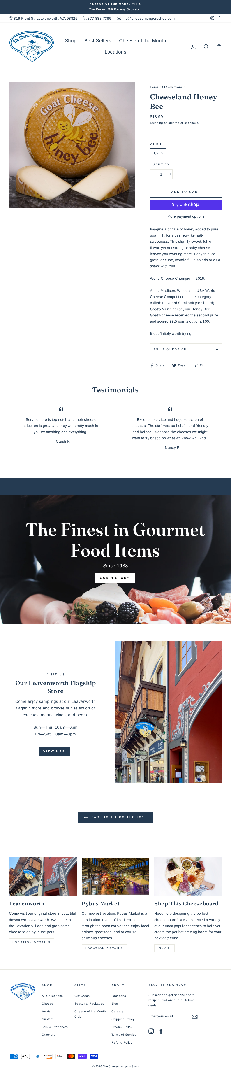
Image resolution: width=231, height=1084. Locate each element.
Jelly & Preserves (55, 1027)
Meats (46, 1011)
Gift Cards (82, 996)
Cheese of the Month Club (90, 1014)
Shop (71, 40)
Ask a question (170, 349)
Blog (114, 1003)
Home (154, 87)
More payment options (186, 216)
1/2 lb (158, 153)
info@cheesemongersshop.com (148, 18)
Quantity (160, 164)
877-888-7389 (99, 18)
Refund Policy (121, 1042)
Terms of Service (123, 1034)
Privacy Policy (121, 1027)
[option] (115, 7)
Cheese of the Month (142, 40)
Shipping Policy (122, 1019)
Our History (115, 577)
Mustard (48, 1019)
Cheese (47, 1003)
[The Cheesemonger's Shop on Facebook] (161, 1031)
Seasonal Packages (89, 1003)
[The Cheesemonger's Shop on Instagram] (151, 1031)
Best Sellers (97, 40)
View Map (54, 751)
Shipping (156, 123)
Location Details (31, 942)
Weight (158, 144)
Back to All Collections (118, 817)
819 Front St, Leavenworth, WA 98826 (45, 18)
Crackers (48, 1034)
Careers (117, 1011)
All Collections (171, 87)
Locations (116, 51)
